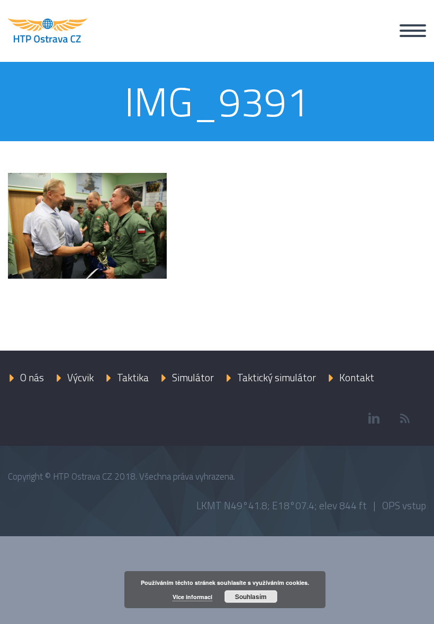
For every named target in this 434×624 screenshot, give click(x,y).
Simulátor (193, 377)
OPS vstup (404, 505)
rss (405, 418)
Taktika (133, 377)
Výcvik (80, 377)
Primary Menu (413, 30)
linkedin (374, 418)
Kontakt (356, 377)
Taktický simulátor (276, 377)
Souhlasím (251, 596)
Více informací (192, 597)
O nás (32, 377)
